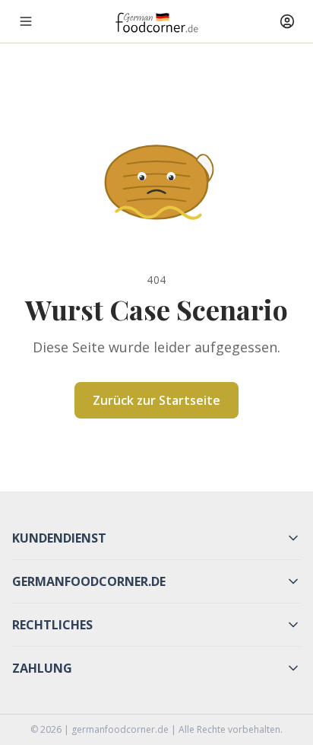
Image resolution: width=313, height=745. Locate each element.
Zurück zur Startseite (156, 400)
